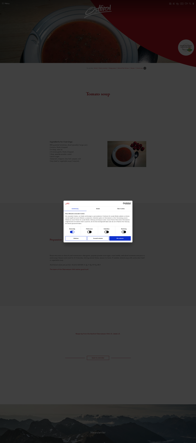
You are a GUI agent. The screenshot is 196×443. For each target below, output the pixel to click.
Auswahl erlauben (98, 238)
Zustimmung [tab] (75, 208)
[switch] (89, 233)
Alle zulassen (120, 238)
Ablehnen (76, 238)
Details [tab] (98, 208)
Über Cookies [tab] (121, 208)
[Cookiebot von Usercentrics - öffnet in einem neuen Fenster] (124, 203)
